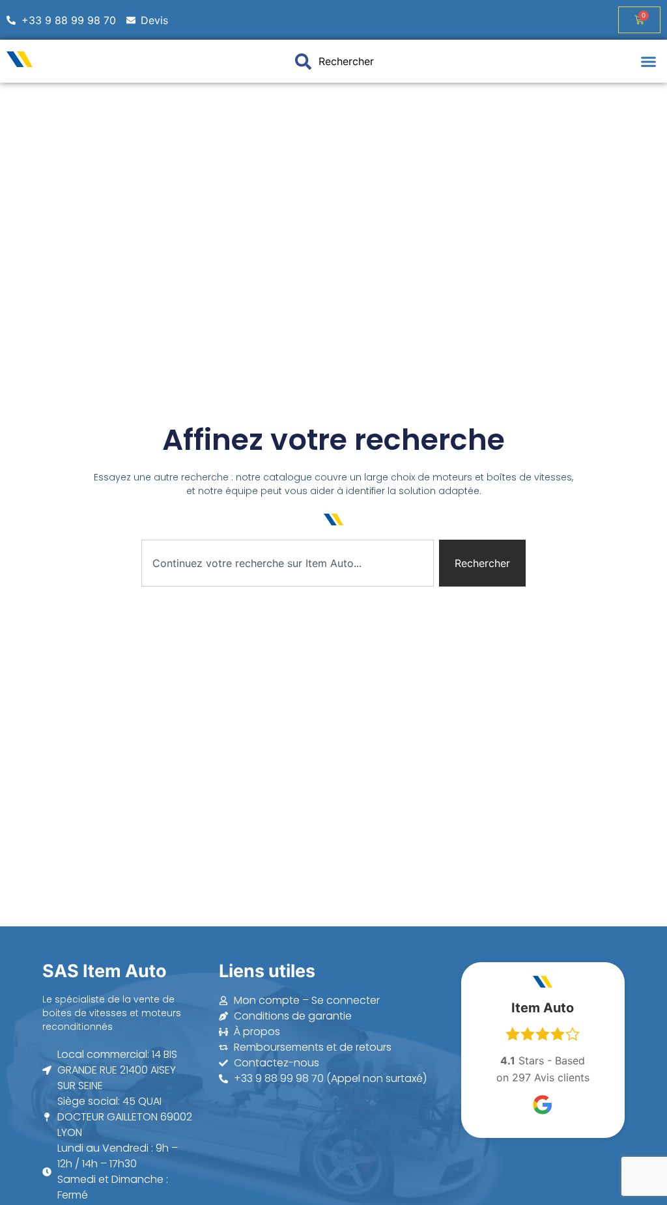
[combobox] (287, 563)
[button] (648, 61)
